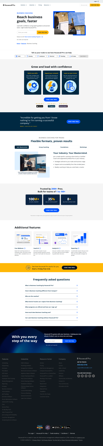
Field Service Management (47, 368)
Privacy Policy (37, 440)
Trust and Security (63, 383)
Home (18, 43)
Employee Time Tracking (8, 378)
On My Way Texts (6, 409)
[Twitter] (93, 376)
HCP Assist (5, 373)
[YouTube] (78, 376)
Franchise (42, 381)
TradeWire (42, 391)
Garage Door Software (27, 368)
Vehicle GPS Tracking (7, 402)
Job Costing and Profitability (9, 415)
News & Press (43, 389)
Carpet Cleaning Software (27, 376)
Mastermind (43, 383)
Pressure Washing (26, 393)
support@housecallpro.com (84, 368)
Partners (61, 373)
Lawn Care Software (26, 398)
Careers (61, 365)
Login (95, 1)
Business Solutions (7, 389)
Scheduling (5, 363)
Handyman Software (26, 383)
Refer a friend (62, 368)
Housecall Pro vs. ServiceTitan (48, 373)
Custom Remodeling (26, 390)
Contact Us (62, 381)
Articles (42, 363)
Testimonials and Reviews (65, 378)
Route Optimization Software (9, 399)
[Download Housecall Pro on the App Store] (56, 427)
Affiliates (61, 376)
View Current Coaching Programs (33, 36)
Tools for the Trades (45, 394)
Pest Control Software (27, 378)
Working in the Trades (46, 378)
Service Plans (5, 407)
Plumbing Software (26, 365)
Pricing (42, 365)
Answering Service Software (9, 420)
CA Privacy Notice (47, 440)
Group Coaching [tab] (44, 147)
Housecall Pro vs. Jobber (46, 376)
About (60, 363)
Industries (24, 359)
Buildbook (65, 433)
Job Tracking (5, 394)
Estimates (4, 368)
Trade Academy (54, 433)
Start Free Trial (95, 5)
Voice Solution (6, 391)
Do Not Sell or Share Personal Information (65, 440)
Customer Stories (44, 396)
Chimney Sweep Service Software (27, 387)
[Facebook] (82, 376)
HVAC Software (25, 363)
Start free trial (51, 99)
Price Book (5, 371)
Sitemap (72, 433)
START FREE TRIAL (73, 121)
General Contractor (26, 396)
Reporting (4, 383)
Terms (81, 440)
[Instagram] (89, 376)
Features (23, 43)
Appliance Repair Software (28, 373)
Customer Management (8, 417)
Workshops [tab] (83, 147)
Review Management (7, 381)
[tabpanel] (51, 164)
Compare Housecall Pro (46, 371)
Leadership (62, 371)
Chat (3, 404)
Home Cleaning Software (27, 381)
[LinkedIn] (86, 376)
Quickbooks (5, 376)
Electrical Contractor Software (29, 371)
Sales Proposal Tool (7, 412)
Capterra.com (81, 437)
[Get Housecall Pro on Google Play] (66, 427)
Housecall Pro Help (42, 433)
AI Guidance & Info (64, 386)
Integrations (43, 386)
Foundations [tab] (64, 147)
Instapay (4, 386)
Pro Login (31, 433)
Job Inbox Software (7, 396)
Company (62, 359)
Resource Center (46, 359)
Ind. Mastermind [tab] (22, 147)
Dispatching (5, 365)
